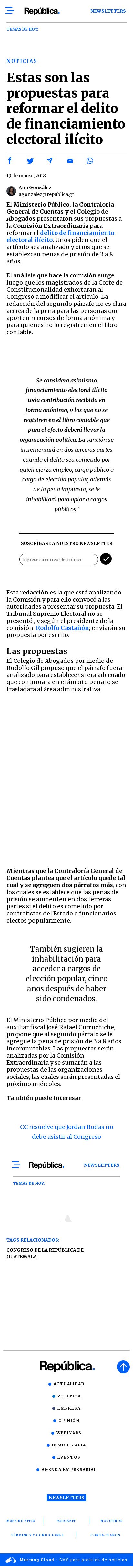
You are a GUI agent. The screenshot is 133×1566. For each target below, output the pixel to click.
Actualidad (69, 1383)
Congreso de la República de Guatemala (45, 1253)
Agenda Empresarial (69, 1469)
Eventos (69, 1457)
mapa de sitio (21, 1520)
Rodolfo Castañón (62, 628)
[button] (10, 160)
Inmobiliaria (69, 1445)
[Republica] (41, 11)
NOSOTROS (112, 1520)
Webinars (69, 1432)
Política (69, 1396)
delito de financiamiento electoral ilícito (60, 236)
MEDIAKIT (66, 1520)
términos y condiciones (37, 1535)
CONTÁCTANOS (105, 1535)
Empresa (68, 1408)
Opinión (68, 1420)
